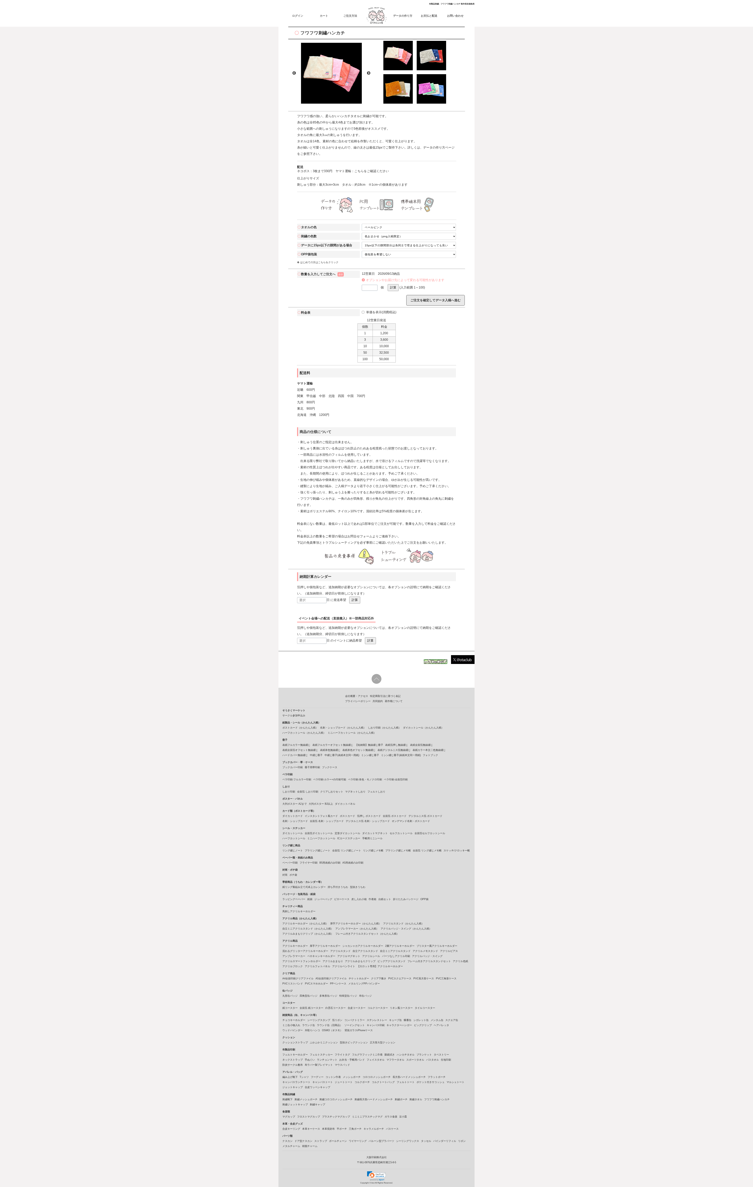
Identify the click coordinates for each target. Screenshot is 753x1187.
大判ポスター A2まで (294, 803)
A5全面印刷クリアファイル (331, 978)
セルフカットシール (401, 833)
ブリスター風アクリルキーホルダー (437, 945)
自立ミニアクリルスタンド (395, 951)
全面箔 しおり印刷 (307, 791)
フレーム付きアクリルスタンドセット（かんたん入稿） (367, 933)
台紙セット (384, 899)
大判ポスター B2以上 (321, 803)
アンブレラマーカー (293, 956)
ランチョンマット (327, 1059)
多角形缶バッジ (328, 995)
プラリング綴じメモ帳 (398, 850)
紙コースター (290, 1007)
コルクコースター (377, 1007)
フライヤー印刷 (308, 862)
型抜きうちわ (357, 887)
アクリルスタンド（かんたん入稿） (403, 923)
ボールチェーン (338, 1141)
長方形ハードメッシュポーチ (409, 1077)
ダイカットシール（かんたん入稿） (423, 727)
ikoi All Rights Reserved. (382, 1183)
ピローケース (341, 899)
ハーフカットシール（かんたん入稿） (304, 732)
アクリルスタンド (340, 951)
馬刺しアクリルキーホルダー (299, 911)
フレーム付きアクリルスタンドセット (429, 961)
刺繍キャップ (317, 1104)
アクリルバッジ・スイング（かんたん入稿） (406, 928)
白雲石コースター (335, 1007)
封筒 (284, 874)
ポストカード (347, 815)
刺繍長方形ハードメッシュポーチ (374, 1099)
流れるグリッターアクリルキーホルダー (305, 951)
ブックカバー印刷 (292, 767)
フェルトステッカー (321, 1054)
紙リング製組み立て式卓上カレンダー (304, 887)
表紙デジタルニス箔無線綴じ (394, 750)
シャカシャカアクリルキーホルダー (362, 945)
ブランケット (424, 1054)
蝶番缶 (407, 1020)
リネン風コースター (401, 1007)
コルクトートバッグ (383, 1082)
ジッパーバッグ (323, 899)
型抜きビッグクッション (354, 1042)
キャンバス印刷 (376, 1025)
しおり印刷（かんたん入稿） (384, 727)
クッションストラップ (295, 1042)
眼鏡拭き (390, 1054)
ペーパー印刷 (290, 862)
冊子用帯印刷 (312, 767)
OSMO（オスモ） (332, 1030)
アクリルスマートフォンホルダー (301, 961)
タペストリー (441, 1054)
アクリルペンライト (343, 966)
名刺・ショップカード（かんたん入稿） (343, 727)
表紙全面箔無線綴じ (421, 744)
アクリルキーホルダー (295, 945)
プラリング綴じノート (317, 850)
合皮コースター (357, 1007)
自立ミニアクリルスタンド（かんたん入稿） (307, 928)
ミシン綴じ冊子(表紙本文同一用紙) (401, 755)
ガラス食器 (391, 1116)
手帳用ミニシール (372, 838)
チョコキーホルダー (293, 1020)
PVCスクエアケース (399, 978)
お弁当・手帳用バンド (352, 1059)
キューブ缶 (395, 1020)
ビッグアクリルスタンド (391, 961)
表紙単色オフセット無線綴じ (359, 750)
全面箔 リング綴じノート (346, 850)
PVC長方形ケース (423, 978)
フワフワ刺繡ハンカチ (437, 1099)
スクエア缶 (451, 1020)
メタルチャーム (291, 1146)
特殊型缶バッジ (348, 995)
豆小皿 (403, 1116)
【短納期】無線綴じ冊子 (369, 744)
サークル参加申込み (293, 715)
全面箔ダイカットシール (319, 833)
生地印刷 (446, 1059)
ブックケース (329, 767)
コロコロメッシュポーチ (377, 1077)
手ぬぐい (310, 1059)
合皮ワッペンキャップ (317, 1087)
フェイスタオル (376, 1059)
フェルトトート (406, 1082)
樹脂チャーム (309, 1146)
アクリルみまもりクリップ (360, 961)
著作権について (394, 701)
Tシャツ (304, 1077)
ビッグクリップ (423, 1025)
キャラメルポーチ (374, 1128)
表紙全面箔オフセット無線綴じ (300, 750)
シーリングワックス (407, 1141)
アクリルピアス (449, 951)
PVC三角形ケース (446, 978)
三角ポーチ (355, 1128)
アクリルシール (371, 956)
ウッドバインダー (292, 1030)
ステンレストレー (377, 1020)
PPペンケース (338, 983)
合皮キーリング (291, 1128)
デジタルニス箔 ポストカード (425, 815)
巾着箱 (372, 899)
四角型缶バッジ (308, 995)
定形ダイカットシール (347, 833)
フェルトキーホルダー (295, 1054)
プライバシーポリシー (358, 701)
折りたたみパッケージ (405, 899)
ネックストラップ (292, 1059)
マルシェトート (455, 1082)
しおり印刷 (288, 791)
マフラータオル (395, 1059)
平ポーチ (342, 1128)
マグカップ (288, 1116)
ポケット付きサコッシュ (431, 1082)
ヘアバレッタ (441, 1025)
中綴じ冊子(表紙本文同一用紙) (342, 755)
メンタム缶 (437, 1020)
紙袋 (309, 899)
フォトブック (430, 755)
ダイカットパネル (345, 803)
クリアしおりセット (331, 791)
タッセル (426, 1141)
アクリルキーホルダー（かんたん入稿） (305, 923)
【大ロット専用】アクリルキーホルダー (380, 966)
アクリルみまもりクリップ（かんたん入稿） (307, 933)
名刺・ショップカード (295, 821)
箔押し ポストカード (369, 815)
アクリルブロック (292, 966)
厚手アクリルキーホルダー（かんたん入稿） (355, 923)
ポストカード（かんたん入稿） (300, 727)
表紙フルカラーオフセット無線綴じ (332, 744)
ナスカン (287, 1141)
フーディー (317, 1077)
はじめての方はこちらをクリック (319, 262)
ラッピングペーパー (293, 899)
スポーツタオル (415, 1059)
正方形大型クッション (382, 1042)
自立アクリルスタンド (365, 951)
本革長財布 (328, 1128)
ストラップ (320, 1141)
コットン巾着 (333, 1077)
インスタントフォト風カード (321, 815)
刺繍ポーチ (401, 1099)
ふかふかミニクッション (324, 1042)
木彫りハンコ (312, 1030)
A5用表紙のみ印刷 (352, 862)
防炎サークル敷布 (292, 1064)
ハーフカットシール (293, 838)
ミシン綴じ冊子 (370, 755)
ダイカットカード (292, 815)
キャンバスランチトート (296, 1082)
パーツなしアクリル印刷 (396, 956)
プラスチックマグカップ (336, 1116)
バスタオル (432, 1059)
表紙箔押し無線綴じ (396, 744)
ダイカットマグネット (375, 833)
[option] (331, 73)
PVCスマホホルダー (316, 983)
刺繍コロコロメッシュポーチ (336, 1099)
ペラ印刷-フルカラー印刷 (296, 779)
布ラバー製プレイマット (319, 1064)
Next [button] (369, 73)
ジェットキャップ (292, 1087)
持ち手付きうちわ (338, 887)
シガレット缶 (421, 1020)
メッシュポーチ (352, 1077)
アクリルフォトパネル (317, 966)
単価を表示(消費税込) (380, 312)
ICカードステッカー (348, 838)
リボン (462, 1141)
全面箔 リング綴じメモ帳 (427, 850)
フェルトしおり (376, 791)
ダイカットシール (292, 833)
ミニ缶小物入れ (291, 1025)
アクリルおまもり (333, 961)
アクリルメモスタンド (425, 951)
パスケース (392, 1128)
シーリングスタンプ (318, 1020)
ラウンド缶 (308, 1025)
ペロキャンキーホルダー (321, 956)
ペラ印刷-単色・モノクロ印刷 (365, 779)
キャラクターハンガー (399, 1025)
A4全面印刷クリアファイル (298, 978)
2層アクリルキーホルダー (400, 945)
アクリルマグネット (348, 956)
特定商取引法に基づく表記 (385, 696)
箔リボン (337, 1020)
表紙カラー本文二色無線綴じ (429, 750)
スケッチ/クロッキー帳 (457, 850)
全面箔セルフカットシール (430, 833)
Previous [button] (294, 73)
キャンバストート (322, 1082)
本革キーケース (311, 1128)
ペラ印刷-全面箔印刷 (396, 779)
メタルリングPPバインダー (364, 983)
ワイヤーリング (358, 1141)
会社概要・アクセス (356, 696)
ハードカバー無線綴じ (295, 755)
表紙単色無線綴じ (330, 750)
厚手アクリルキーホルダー (325, 945)
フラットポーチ (437, 1077)
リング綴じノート (292, 850)
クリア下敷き (378, 978)
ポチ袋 (293, 874)
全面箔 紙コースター (311, 1007)
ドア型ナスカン (303, 1141)
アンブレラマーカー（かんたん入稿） (357, 928)
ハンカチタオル (406, 1054)
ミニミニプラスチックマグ (367, 1116)
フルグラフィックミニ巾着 (367, 1054)
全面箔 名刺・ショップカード (327, 821)
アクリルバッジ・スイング (427, 956)
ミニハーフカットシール (321, 838)
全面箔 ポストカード (395, 815)
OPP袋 (424, 899)
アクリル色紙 (460, 961)
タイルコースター (425, 1007)
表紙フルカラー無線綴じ (296, 744)
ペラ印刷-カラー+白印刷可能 (329, 779)
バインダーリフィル (444, 1141)
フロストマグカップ (308, 1116)
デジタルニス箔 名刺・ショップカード (368, 821)
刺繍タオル (415, 1099)
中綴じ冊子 (316, 755)
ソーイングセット (354, 1025)
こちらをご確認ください (371, 171)
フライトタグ (342, 1054)
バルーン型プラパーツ (381, 1141)
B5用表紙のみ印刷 (329, 862)
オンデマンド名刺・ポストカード (411, 821)
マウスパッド (342, 1064)
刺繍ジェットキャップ (295, 1104)
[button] (376, 1176)
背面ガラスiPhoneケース (359, 1030)
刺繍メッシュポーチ (306, 1099)
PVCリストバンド (292, 983)
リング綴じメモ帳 (373, 850)
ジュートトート (344, 1082)
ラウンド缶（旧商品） (329, 1025)
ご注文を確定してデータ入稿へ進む (435, 300)
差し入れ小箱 (359, 899)
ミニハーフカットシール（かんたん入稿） (352, 732)
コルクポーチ (362, 1082)
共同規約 (378, 701)
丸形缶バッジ (290, 995)
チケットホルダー (359, 978)
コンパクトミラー (354, 1020)
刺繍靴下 (287, 1099)
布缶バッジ (365, 995)
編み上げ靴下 (290, 1077)
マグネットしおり (355, 791)
